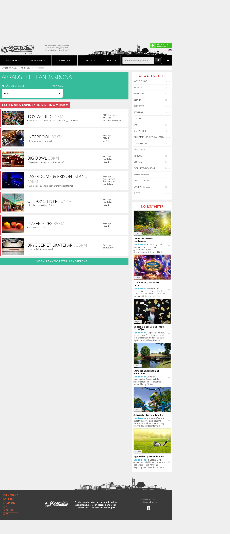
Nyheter (64, 60)
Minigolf (138, 155)
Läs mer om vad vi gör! (103, 507)
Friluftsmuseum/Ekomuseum (149, 137)
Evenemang (39, 60)
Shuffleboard (141, 174)
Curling (138, 118)
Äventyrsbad (140, 81)
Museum (138, 162)
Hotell (90, 60)
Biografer (139, 106)
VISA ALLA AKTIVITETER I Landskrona (62, 261)
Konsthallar (140, 143)
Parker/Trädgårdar (144, 168)
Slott (137, 193)
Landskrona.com (10, 68)
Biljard (137, 99)
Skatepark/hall (142, 186)
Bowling (138, 112)
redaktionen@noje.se (148, 502)
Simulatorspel (141, 180)
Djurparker (140, 131)
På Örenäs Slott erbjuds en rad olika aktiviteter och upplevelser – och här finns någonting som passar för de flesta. (149, 464)
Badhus (138, 87)
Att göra (12, 60)
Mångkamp (139, 149)
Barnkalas (139, 93)
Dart (136, 124)
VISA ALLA (57, 85)
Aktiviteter (26, 68)
